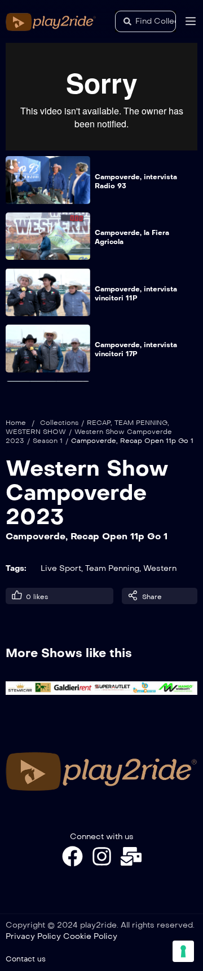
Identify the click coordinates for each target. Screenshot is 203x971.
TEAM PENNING (140, 423)
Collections (59, 423)
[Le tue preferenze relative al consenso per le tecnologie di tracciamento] (183, 951)
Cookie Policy (90, 936)
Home (16, 423)
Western (159, 568)
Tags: (16, 568)
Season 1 (48, 441)
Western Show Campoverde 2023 (87, 492)
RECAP (99, 423)
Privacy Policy (33, 936)
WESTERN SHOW (36, 432)
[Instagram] (101, 856)
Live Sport (61, 568)
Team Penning (112, 568)
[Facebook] (72, 856)
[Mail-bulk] (131, 856)
